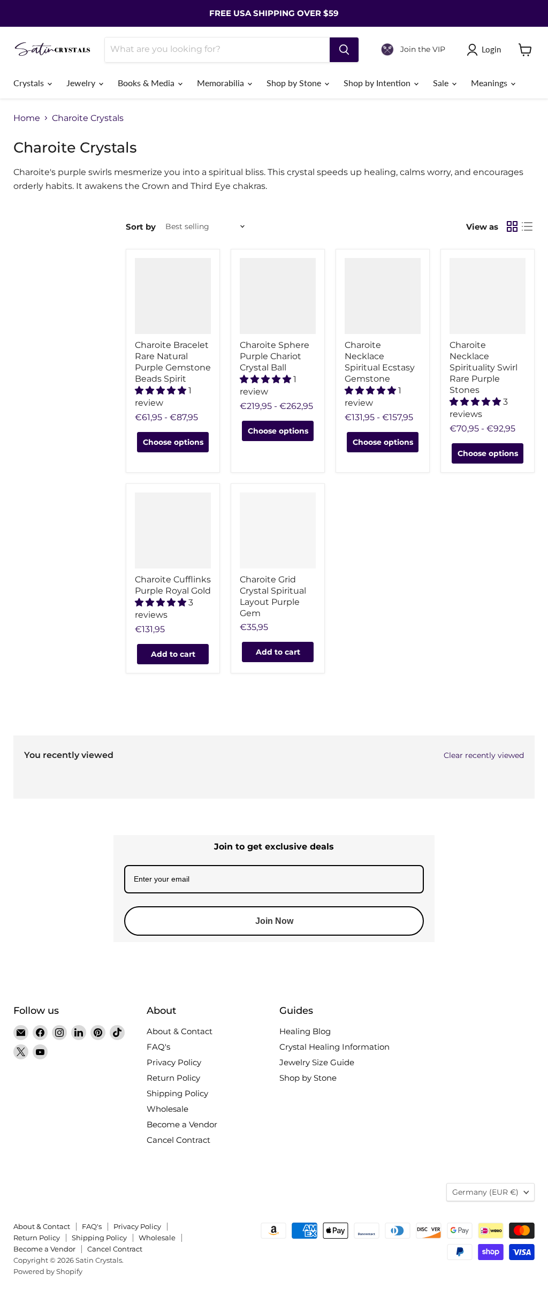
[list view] (527, 226)
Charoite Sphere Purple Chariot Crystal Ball (274, 356)
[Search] (344, 49)
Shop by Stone (295, 83)
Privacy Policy (174, 1062)
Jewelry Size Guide (316, 1062)
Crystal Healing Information (334, 1047)
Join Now (274, 921)
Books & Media (147, 83)
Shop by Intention (378, 83)
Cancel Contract (178, 1140)
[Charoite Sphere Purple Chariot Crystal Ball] (278, 296)
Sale (442, 83)
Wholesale (167, 1109)
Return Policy (173, 1078)
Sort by (141, 226)
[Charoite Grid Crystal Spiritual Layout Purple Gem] (278, 530)
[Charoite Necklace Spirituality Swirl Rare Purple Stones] (488, 296)
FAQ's (158, 1047)
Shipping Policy (177, 1093)
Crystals (29, 83)
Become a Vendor (182, 1124)
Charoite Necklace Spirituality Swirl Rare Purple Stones (483, 367)
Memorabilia (221, 83)
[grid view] (512, 226)
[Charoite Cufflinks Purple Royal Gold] (173, 530)
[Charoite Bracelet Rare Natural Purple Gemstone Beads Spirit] (173, 296)
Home (26, 118)
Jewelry (81, 83)
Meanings (490, 83)
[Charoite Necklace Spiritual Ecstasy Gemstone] (383, 296)
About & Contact (179, 1031)
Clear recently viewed (484, 755)
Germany (485, 1192)
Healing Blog (305, 1031)
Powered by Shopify (47, 1271)
